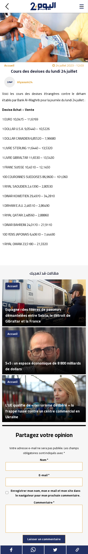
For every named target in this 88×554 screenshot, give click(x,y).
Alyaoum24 (24, 82)
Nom (44, 459)
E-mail (44, 475)
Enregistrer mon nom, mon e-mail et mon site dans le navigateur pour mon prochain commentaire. (45, 493)
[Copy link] (77, 549)
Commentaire (44, 502)
